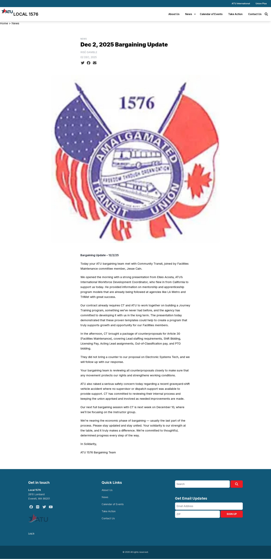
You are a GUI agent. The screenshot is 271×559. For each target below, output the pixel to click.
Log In (31, 533)
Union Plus (261, 3)
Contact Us (255, 14)
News (188, 14)
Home (4, 23)
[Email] (94, 63)
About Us (174, 14)
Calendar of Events (211, 14)
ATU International (241, 3)
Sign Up (232, 513)
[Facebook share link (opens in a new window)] (88, 63)
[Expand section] (195, 14)
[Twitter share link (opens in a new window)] (82, 63)
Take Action (235, 14)
